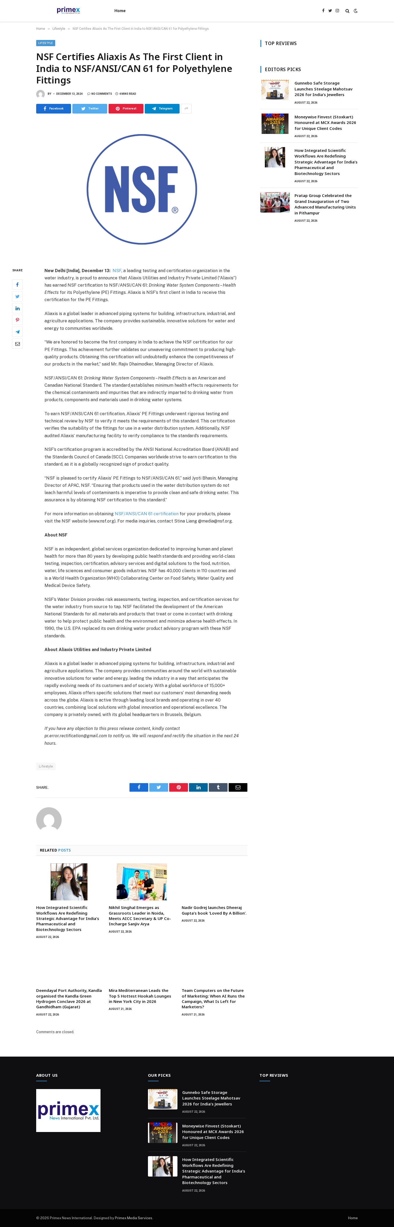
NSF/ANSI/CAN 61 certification (147, 513)
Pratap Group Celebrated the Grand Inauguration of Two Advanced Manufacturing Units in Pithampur (325, 204)
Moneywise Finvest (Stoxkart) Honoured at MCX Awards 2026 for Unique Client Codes (325, 122)
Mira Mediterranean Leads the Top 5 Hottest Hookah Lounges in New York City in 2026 (140, 996)
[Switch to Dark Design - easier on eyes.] (355, 11)
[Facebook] (17, 284)
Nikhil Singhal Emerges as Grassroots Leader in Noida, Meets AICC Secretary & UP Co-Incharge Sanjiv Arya (140, 915)
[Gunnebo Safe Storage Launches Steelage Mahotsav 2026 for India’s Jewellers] (275, 90)
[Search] (347, 11)
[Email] (17, 343)
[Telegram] (17, 332)
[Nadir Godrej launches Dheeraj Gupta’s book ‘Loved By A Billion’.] (214, 881)
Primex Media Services (133, 1218)
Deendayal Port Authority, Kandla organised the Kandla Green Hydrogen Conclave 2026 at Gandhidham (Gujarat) (69, 998)
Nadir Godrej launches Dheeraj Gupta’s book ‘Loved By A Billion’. (214, 910)
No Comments (101, 93)
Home (120, 10)
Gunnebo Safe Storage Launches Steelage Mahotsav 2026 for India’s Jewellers (323, 88)
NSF (117, 270)
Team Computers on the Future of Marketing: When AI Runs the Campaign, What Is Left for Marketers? (213, 998)
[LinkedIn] (17, 308)
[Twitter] (17, 296)
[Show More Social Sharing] (186, 109)
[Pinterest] (17, 320)
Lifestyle (45, 43)
